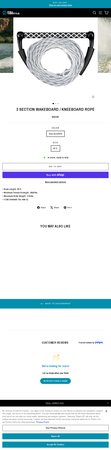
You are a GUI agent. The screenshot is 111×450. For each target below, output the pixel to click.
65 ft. (55, 148)
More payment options (55, 181)
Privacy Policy (42, 422)
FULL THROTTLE (55, 403)
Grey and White (55, 133)
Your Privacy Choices (55, 428)
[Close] (106, 411)
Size (55, 142)
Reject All (55, 436)
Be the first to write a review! (55, 381)
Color (55, 128)
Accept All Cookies (55, 444)
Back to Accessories (58, 303)
